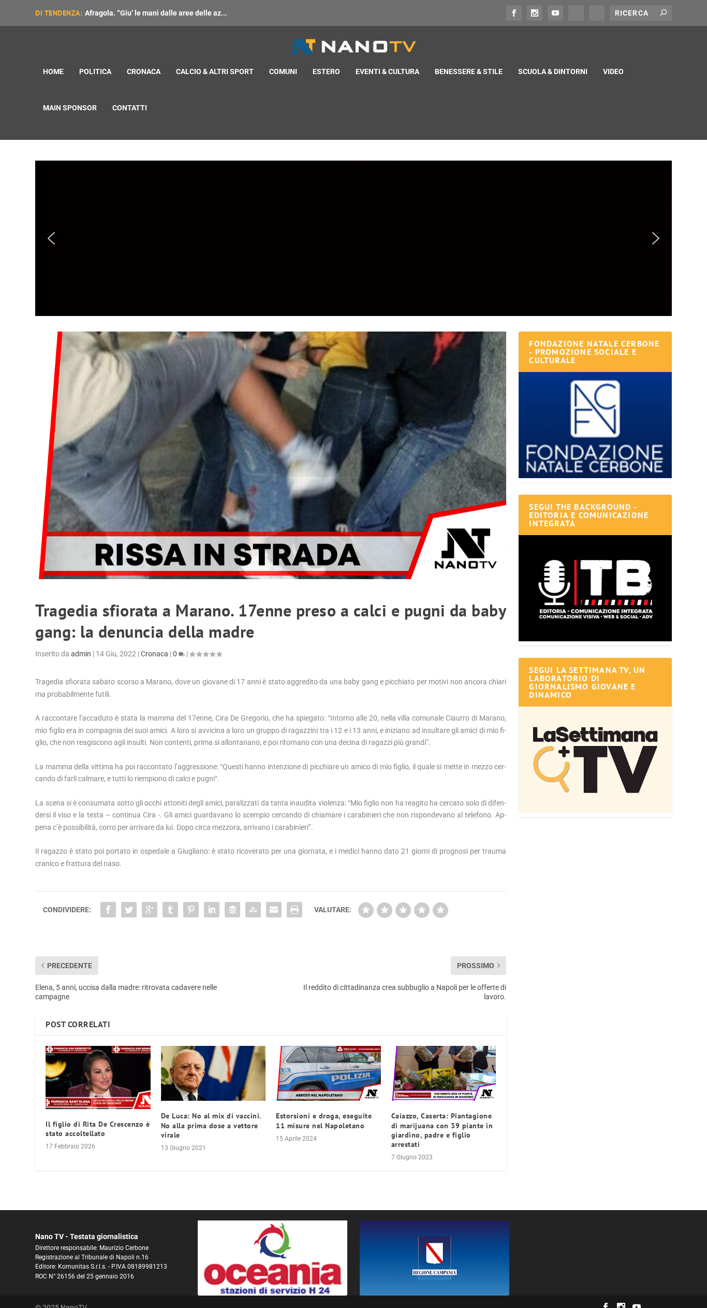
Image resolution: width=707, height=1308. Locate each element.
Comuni (283, 71)
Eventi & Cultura (387, 71)
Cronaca (143, 71)
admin (81, 654)
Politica (95, 71)
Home (53, 71)
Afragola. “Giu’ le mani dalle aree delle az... (156, 13)
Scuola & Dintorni (552, 71)
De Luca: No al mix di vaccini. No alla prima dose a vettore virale (211, 1125)
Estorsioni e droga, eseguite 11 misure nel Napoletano (324, 1120)
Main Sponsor (70, 108)
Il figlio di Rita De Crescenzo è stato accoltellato (98, 1128)
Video (613, 71)
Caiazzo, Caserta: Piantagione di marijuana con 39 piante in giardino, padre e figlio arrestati (442, 1130)
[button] (353, 238)
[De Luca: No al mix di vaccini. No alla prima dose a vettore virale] (213, 1073)
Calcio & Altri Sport (215, 71)
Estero (326, 71)
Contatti (129, 108)
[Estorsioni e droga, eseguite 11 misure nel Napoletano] (328, 1073)
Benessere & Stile (469, 71)
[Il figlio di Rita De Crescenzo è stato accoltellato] (98, 1077)
